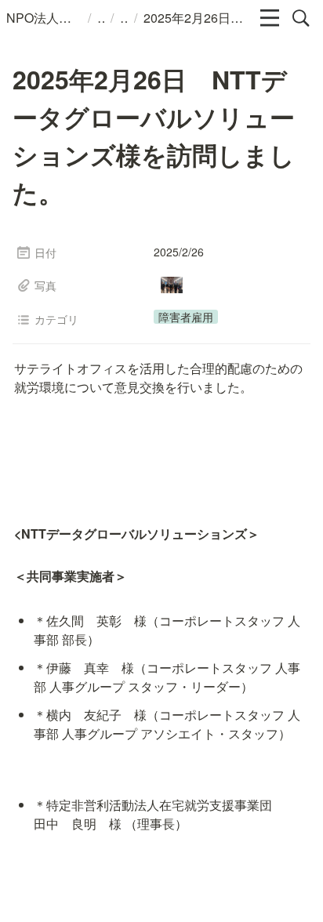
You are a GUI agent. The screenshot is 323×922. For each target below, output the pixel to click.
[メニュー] (269, 18)
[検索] (301, 18)
